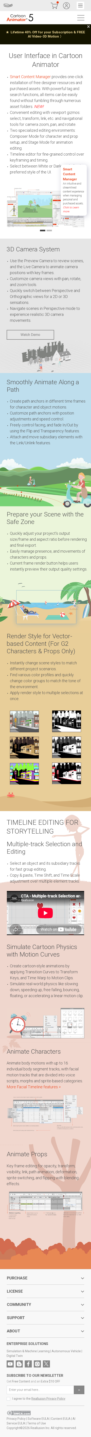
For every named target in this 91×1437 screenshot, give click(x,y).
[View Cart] (54, 5)
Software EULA (38, 1418)
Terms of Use (36, 1423)
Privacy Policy (16, 1418)
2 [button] (49, 230)
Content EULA (60, 1418)
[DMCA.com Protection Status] (19, 1412)
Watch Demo (30, 335)
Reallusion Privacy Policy (48, 1398)
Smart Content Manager (30, 76)
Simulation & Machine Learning (28, 1351)
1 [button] (42, 230)
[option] (45, 34)
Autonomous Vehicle (66, 1351)
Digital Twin (15, 1356)
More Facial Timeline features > (34, 1087)
